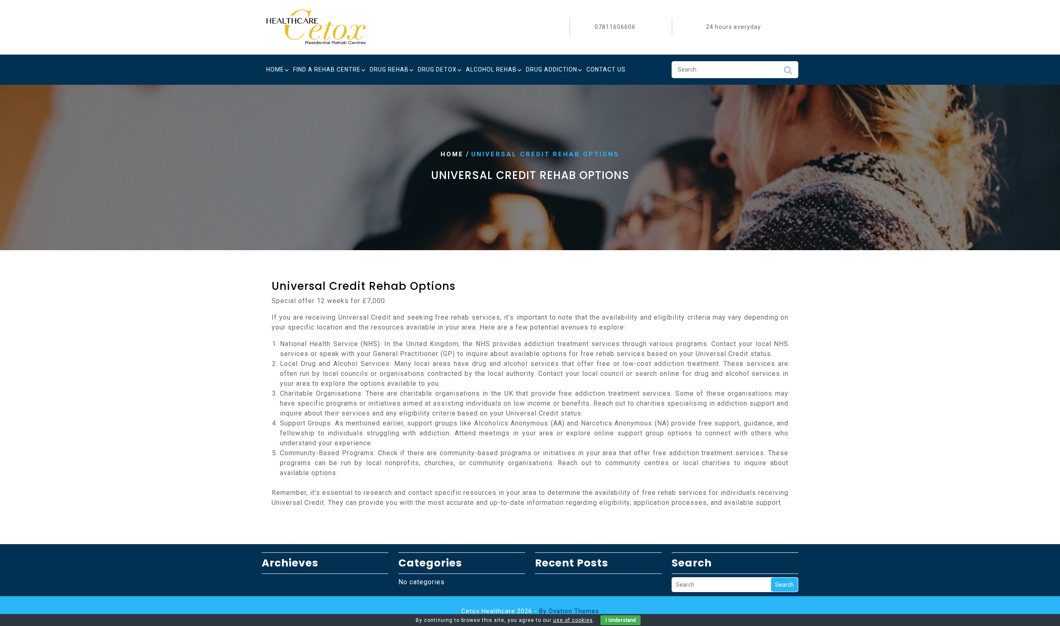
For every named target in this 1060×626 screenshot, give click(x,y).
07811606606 (615, 27)
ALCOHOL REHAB (491, 69)
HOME (275, 69)
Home (452, 154)
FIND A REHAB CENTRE (327, 69)
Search (788, 72)
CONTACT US (606, 69)
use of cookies (573, 620)
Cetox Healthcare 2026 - (530, 611)
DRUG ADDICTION (551, 69)
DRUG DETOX (437, 69)
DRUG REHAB (389, 69)
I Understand (620, 620)
